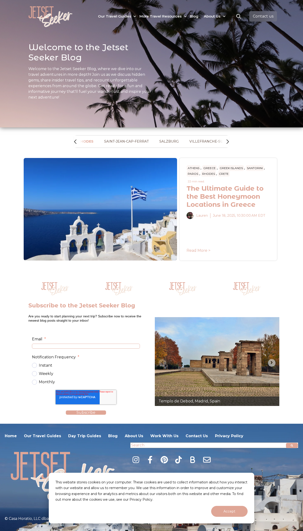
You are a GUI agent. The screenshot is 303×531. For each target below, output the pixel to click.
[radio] (86, 365)
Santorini (255, 168)
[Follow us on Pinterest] (164, 459)
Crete (224, 174)
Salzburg (169, 141)
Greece (209, 168)
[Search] (292, 445)
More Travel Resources (160, 16)
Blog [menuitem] (113, 436)
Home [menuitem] (11, 436)
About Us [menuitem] (134, 436)
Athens (193, 168)
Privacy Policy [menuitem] (229, 436)
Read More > (198, 250)
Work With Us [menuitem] (164, 436)
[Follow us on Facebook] (150, 459)
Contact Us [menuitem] (197, 436)
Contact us (263, 16)
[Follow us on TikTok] (178, 459)
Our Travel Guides (114, 16)
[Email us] (207, 459)
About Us (212, 16)
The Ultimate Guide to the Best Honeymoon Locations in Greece (225, 196)
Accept (229, 511)
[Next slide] (272, 363)
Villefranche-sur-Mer (212, 141)
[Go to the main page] (51, 16)
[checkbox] (86, 374)
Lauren (202, 215)
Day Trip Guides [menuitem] (84, 436)
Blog (194, 16)
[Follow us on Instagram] (136, 459)
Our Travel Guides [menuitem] (42, 436)
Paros (193, 174)
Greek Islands (231, 168)
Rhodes (208, 174)
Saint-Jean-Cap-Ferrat (126, 141)
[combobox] (214, 445)
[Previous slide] (162, 363)
